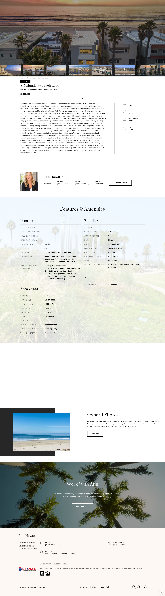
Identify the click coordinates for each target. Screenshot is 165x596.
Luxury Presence (37, 587)
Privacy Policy (105, 587)
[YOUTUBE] (144, 587)
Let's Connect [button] (82, 506)
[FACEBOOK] (134, 587)
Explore (95, 434)
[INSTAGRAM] (139, 587)
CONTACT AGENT (120, 183)
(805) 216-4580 (63, 184)
